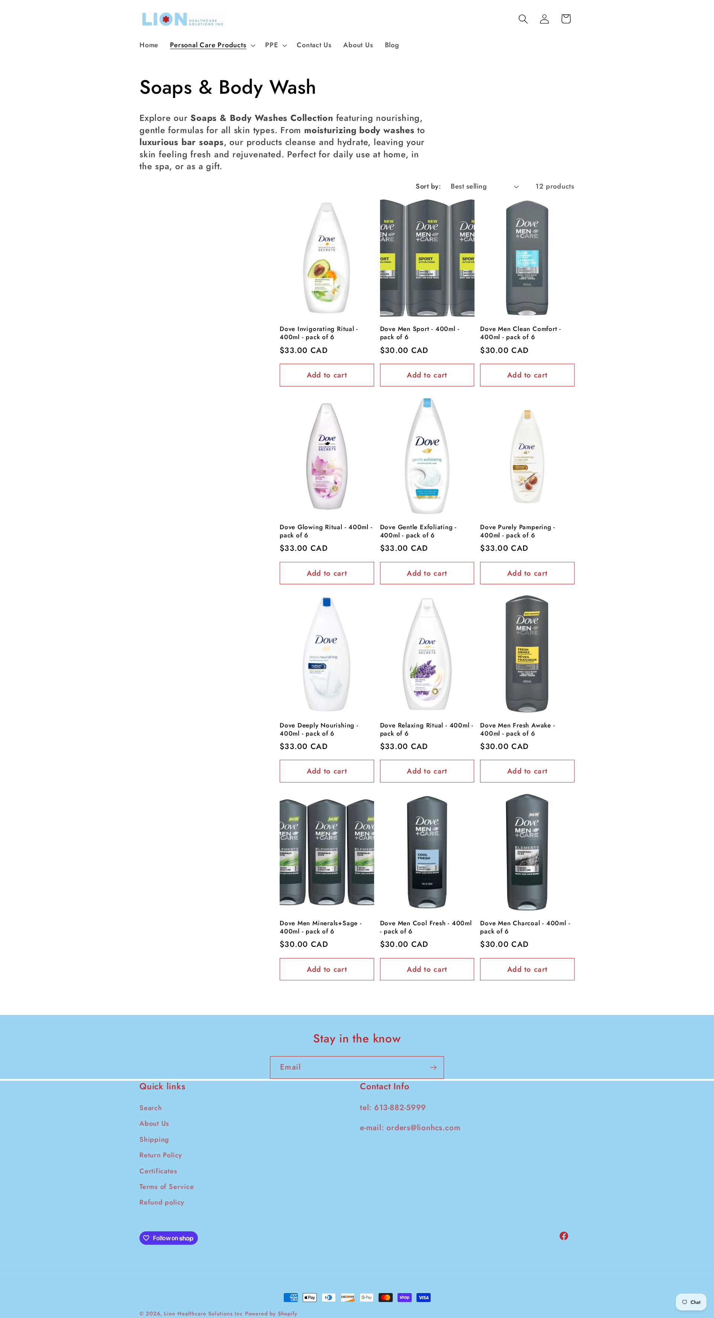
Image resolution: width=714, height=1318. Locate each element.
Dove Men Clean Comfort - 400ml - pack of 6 (520, 333)
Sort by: (428, 186)
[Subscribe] (433, 1067)
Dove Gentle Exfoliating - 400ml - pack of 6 (418, 531)
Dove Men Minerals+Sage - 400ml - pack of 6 (321, 927)
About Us (154, 1124)
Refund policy (161, 1203)
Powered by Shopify (271, 1313)
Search (150, 1108)
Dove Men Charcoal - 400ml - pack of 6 (525, 927)
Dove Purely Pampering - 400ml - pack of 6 (517, 531)
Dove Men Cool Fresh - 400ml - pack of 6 (426, 927)
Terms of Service (166, 1187)
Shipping (154, 1139)
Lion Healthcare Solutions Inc (203, 1313)
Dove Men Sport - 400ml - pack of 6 (420, 333)
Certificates (158, 1171)
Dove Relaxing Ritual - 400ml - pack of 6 (426, 729)
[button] (212, 45)
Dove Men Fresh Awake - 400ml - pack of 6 (517, 729)
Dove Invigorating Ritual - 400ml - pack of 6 (319, 333)
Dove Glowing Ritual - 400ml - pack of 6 (326, 531)
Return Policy (160, 1155)
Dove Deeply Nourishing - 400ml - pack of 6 (319, 729)
